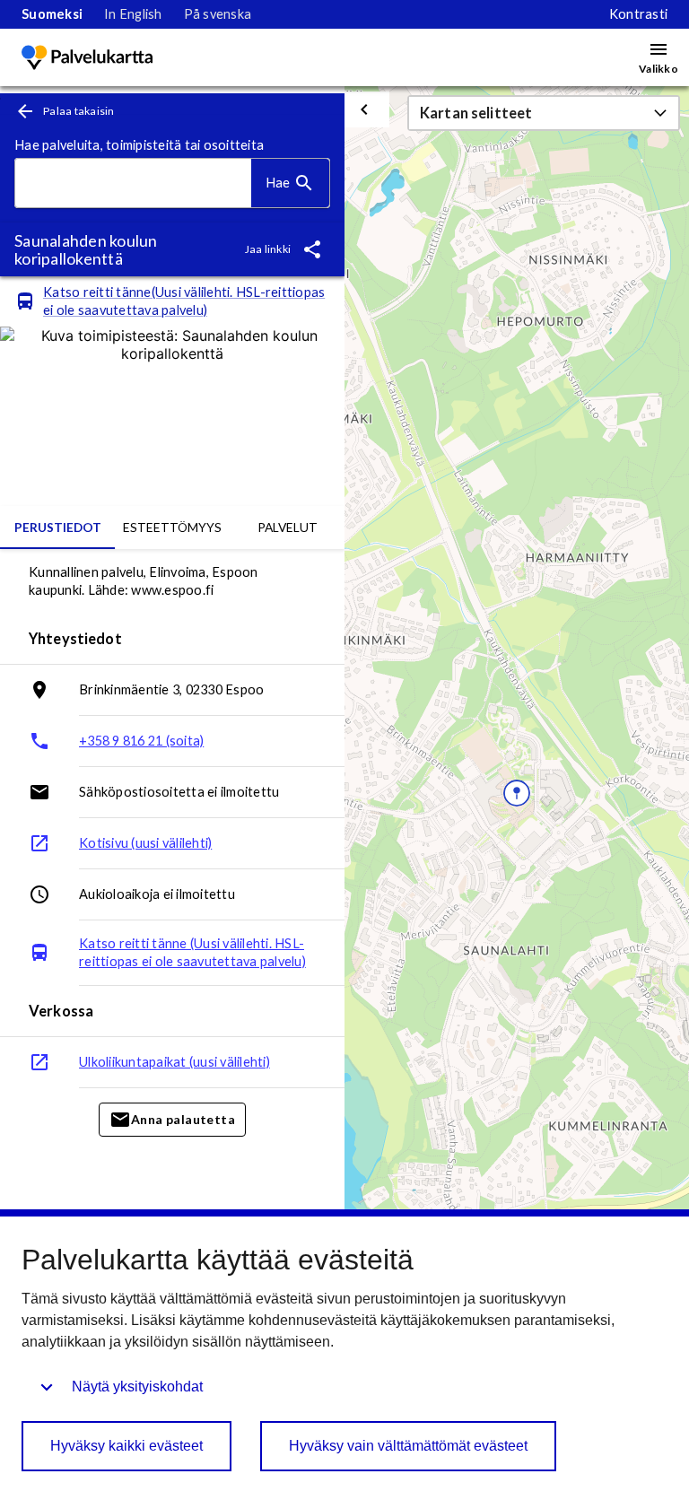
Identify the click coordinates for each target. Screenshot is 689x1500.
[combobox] (133, 183)
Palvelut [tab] (287, 527)
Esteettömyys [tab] (172, 527)
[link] (52, 14)
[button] (543, 113)
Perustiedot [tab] (57, 527)
